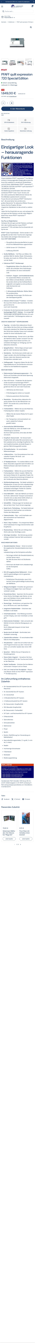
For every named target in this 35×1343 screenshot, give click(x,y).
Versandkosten (12, 96)
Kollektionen (11, 22)
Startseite (3, 22)
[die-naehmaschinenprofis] (17, 6)
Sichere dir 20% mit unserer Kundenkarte (17, 1)
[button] (32, 6)
